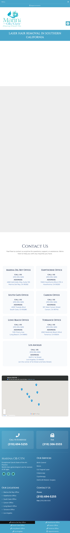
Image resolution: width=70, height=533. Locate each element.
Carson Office (8, 503)
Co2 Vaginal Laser (43, 469)
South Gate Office (10, 499)
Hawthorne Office (10, 496)
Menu (3, 2)
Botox (39, 466)
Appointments (35, 5)
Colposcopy (41, 473)
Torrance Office (9, 510)
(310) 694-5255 (18, 277)
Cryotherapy (41, 476)
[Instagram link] (8, 474)
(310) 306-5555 (52, 444)
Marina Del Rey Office (11, 492)
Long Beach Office (10, 506)
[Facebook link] (4, 474)
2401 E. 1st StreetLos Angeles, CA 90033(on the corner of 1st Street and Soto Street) (35, 359)
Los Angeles (8, 513)
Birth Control (41, 463)
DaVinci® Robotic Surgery (46, 480)
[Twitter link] (13, 474)
